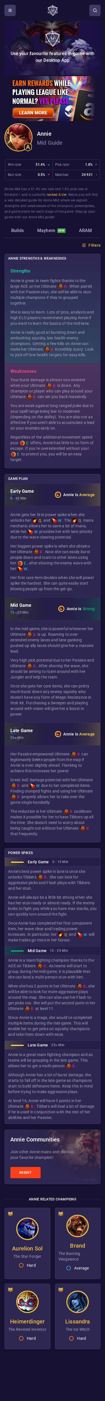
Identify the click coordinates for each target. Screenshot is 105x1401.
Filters (94, 245)
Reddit (25, 1173)
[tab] (17, 231)
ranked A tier (56, 195)
